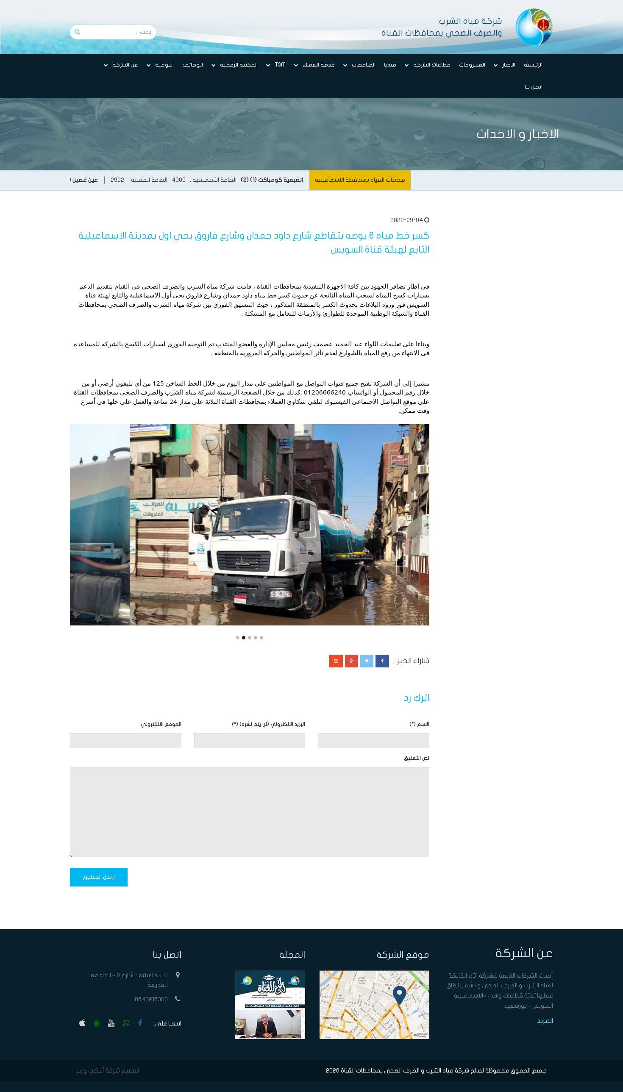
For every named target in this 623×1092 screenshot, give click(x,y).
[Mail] (335, 661)
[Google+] (351, 661)
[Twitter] (366, 661)
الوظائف (192, 65)
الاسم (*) (419, 724)
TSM (280, 65)
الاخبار (508, 65)
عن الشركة (125, 65)
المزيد (545, 1020)
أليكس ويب (90, 1070)
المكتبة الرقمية (239, 65)
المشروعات (472, 65)
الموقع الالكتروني (161, 724)
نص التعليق (416, 758)
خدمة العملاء (319, 65)
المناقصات (363, 65)
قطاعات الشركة (432, 65)
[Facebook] (382, 661)
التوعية (164, 65)
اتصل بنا (533, 87)
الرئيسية (533, 65)
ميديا (390, 65)
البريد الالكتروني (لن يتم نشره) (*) (268, 724)
